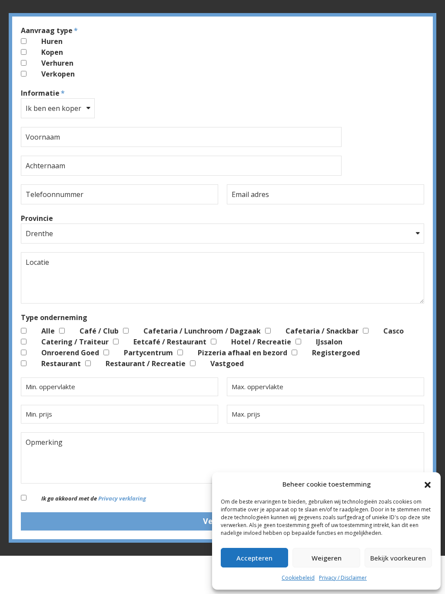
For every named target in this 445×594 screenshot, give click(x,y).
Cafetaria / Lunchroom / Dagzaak (202, 331)
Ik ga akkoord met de (93, 498)
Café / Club (99, 331)
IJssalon (329, 342)
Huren (52, 41)
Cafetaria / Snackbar (322, 331)
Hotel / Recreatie (261, 342)
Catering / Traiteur (75, 342)
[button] (427, 484)
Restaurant (61, 363)
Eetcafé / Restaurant (169, 342)
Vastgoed (227, 363)
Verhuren (57, 63)
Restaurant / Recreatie (146, 363)
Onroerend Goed (70, 352)
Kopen (52, 52)
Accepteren (254, 558)
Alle (48, 331)
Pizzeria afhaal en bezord (242, 352)
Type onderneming (54, 317)
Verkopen (58, 74)
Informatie (40, 93)
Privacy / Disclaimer (343, 577)
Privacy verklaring (122, 498)
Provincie (37, 218)
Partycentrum (148, 352)
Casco (393, 331)
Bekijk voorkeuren (398, 558)
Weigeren (327, 558)
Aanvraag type (47, 30)
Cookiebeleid (298, 577)
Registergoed (336, 352)
